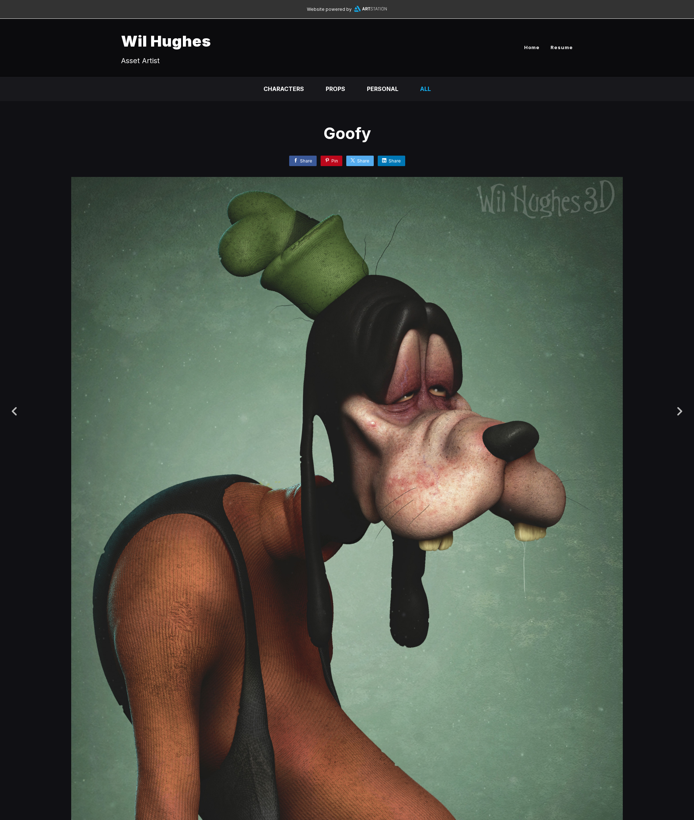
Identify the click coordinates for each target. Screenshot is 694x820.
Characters (284, 88)
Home (532, 47)
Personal (382, 88)
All (425, 88)
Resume (562, 47)
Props (335, 88)
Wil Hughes (166, 41)
